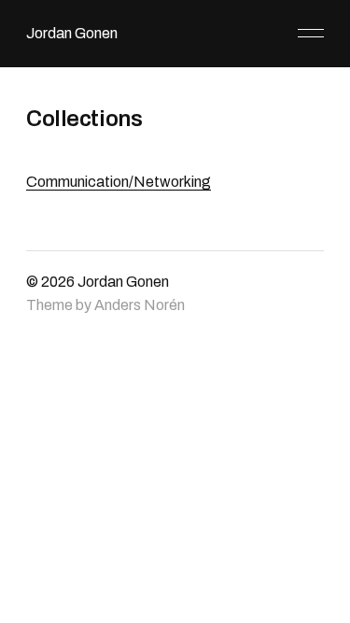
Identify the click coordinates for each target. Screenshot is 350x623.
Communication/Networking (118, 182)
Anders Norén (139, 305)
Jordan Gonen (72, 33)
